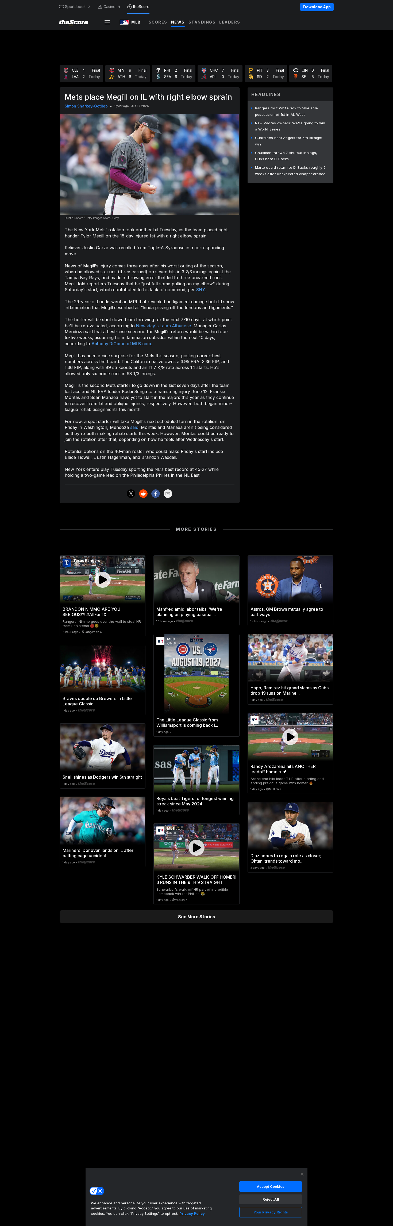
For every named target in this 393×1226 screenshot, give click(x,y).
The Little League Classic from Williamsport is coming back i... (187, 722)
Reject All (271, 1199)
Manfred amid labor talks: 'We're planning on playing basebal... (189, 611)
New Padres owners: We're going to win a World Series (290, 126)
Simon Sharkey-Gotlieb (86, 106)
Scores (158, 22)
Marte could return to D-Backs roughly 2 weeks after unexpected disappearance (290, 170)
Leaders (229, 22)
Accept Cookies (271, 1186)
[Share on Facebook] (155, 493)
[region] (196, 1197)
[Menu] (107, 22)
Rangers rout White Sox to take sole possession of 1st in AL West (286, 111)
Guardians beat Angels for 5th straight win (288, 141)
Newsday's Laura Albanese (163, 325)
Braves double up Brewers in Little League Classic (97, 701)
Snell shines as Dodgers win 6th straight (102, 777)
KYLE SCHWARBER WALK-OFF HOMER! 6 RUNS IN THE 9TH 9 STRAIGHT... (196, 879)
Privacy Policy (192, 1213)
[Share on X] (131, 493)
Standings (202, 22)
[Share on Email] (168, 493)
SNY (200, 289)
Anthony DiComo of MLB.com (121, 343)
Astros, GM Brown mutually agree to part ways (287, 611)
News (178, 22)
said (134, 427)
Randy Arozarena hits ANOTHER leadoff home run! (283, 769)
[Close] (302, 1174)
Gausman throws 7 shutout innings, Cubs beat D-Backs (286, 156)
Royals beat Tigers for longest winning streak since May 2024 (195, 801)
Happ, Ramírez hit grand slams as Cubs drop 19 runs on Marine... (290, 690)
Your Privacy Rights (270, 1212)
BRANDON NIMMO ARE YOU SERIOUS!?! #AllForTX (91, 611)
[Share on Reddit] (143, 493)
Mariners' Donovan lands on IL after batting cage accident (98, 853)
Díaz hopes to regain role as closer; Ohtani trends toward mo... (286, 858)
